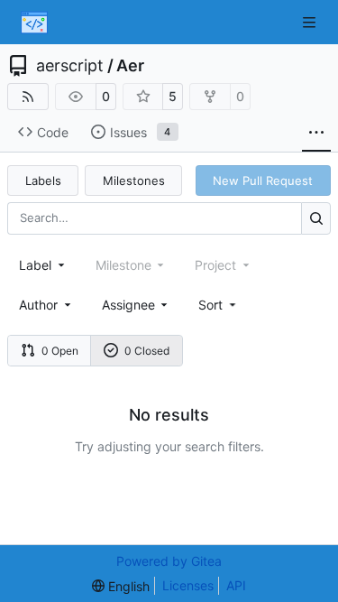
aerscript (70, 66)
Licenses (188, 585)
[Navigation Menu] (311, 22)
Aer (130, 66)
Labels (43, 180)
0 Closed (146, 350)
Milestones (134, 180)
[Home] (34, 22)
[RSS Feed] (28, 96)
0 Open (59, 350)
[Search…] (316, 218)
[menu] (219, 304)
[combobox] (43, 264)
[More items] (316, 133)
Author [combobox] (38, 304)
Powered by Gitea (169, 561)
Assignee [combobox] (128, 304)
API (236, 585)
